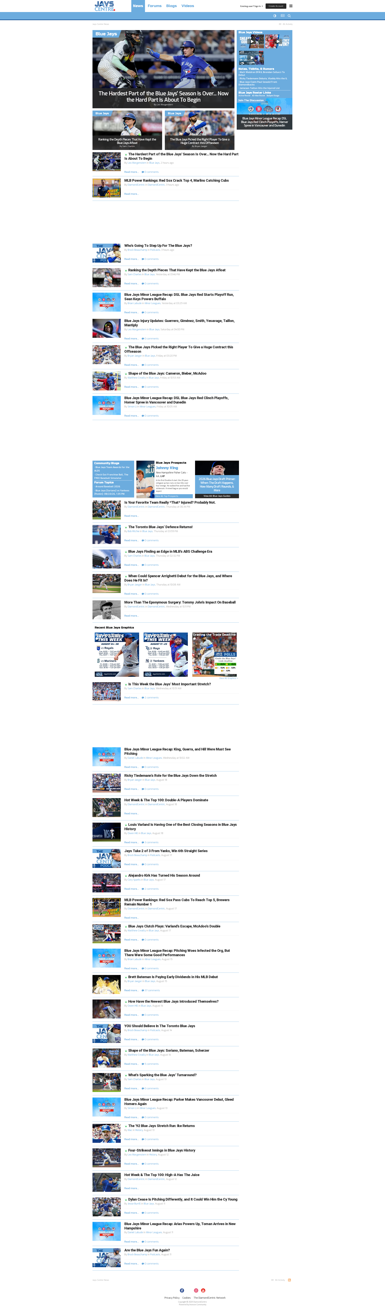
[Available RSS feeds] (289, 1280)
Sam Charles (129, 146)
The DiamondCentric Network (210, 1297)
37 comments (152, 990)
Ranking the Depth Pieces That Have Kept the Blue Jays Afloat (127, 141)
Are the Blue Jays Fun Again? (147, 1250)
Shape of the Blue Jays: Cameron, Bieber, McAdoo (167, 373)
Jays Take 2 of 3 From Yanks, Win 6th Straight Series (166, 851)
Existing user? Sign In (251, 6)
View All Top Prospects (166, 496)
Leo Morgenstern (165, 104)
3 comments (151, 842)
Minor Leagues (153, 303)
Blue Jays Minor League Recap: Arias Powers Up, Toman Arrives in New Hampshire (180, 1226)
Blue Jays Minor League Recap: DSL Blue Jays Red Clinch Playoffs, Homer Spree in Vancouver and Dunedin (264, 122)
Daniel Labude (135, 757)
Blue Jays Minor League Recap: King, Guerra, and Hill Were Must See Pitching (177, 751)
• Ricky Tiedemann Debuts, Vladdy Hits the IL (263, 78)
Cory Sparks (134, 879)
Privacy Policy (172, 1297)
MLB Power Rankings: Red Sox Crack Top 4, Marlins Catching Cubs (176, 180)
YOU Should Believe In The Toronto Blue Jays (159, 1026)
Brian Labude (135, 303)
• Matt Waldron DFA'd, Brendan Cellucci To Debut (262, 74)
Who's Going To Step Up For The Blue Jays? (158, 245)
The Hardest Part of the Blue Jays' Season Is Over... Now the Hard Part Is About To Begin (163, 96)
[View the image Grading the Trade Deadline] (214, 654)
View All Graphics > (228, 678)
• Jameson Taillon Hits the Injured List (259, 88)
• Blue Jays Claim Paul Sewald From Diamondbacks (258, 83)
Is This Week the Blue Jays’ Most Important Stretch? (169, 684)
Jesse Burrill (134, 1203)
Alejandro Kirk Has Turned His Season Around (164, 875)
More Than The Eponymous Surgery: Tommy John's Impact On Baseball (180, 602)
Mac (130, 1130)
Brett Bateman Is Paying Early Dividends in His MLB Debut (173, 977)
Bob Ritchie (133, 531)
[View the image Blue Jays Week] (116, 654)
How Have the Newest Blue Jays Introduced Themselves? (173, 1001)
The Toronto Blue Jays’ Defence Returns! (160, 527)
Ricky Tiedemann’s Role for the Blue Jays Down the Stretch (170, 775)
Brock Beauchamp (137, 249)
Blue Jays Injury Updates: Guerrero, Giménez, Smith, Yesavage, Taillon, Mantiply (179, 323)
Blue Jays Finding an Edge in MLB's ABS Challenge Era (170, 551)
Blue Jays (154, 162)
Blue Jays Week (107, 635)
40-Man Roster (258, 95)
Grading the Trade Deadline (214, 635)
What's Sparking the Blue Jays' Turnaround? (162, 1075)
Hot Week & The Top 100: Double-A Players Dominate (166, 800)
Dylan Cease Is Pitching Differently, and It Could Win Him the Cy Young (182, 1199)
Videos (188, 6)
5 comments (151, 1064)
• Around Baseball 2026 (107, 486)
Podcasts (155, 249)
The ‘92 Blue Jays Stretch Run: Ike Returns (161, 1126)
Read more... (131, 172)
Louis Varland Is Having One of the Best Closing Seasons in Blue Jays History (180, 827)
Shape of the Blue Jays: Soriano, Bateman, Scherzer (168, 1050)
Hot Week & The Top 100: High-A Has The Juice (161, 1175)
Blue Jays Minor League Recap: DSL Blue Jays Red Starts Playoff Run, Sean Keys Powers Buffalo (179, 297)
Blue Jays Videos (250, 32)
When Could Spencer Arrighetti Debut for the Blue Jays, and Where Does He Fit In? (178, 578)
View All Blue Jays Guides (217, 496)
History (139, 1130)
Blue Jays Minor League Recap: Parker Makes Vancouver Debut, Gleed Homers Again (179, 1102)
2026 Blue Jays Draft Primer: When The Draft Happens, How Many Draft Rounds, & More (217, 484)
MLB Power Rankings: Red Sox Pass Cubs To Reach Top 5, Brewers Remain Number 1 (177, 902)
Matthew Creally (137, 377)
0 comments (151, 172)
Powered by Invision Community (192, 1304)
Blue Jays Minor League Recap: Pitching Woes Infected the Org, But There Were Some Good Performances (177, 953)
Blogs (171, 6)
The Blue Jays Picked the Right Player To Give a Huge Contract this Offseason (199, 141)
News (138, 6)
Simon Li (132, 406)
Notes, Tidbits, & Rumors (256, 69)
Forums (155, 6)
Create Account (276, 6)
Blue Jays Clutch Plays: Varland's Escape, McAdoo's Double (174, 926)
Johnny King (167, 468)
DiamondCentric (136, 184)
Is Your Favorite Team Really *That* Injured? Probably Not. (170, 502)
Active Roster (245, 95)
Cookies (186, 1297)
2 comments (151, 697)
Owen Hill (133, 833)
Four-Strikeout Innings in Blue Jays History (161, 1150)
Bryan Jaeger (201, 146)
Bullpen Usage (273, 95)
